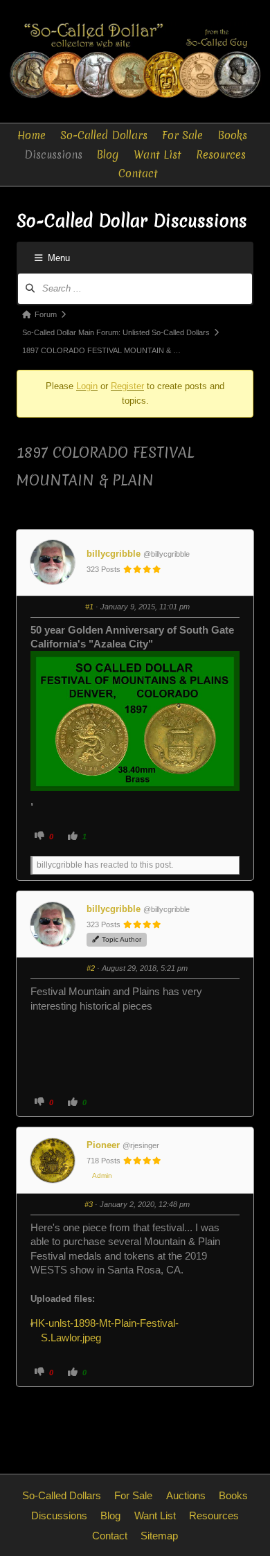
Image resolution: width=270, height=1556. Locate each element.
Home (31, 135)
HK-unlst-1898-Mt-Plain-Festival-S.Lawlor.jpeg (110, 1330)
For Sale (182, 135)
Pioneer (103, 1145)
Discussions (53, 154)
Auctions (186, 1495)
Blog (107, 154)
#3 (88, 1204)
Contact (138, 173)
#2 (91, 968)
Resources (221, 154)
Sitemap (159, 1535)
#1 (89, 606)
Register (127, 386)
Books (232, 135)
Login (87, 386)
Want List (157, 154)
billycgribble (114, 553)
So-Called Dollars (103, 135)
